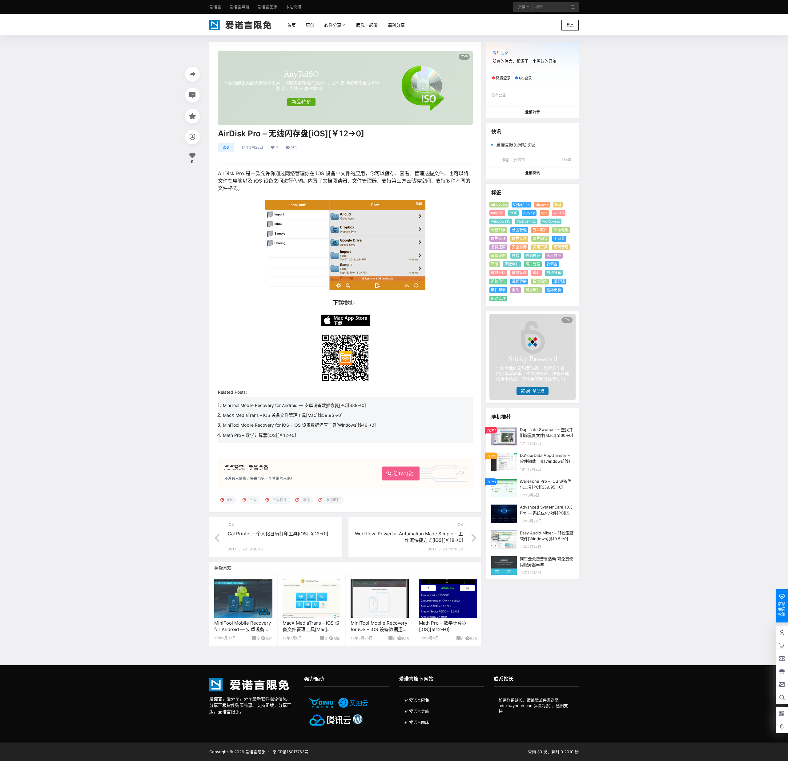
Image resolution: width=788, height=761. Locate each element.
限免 (515, 290)
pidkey (529, 213)
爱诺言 (551, 264)
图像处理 (561, 229)
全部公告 (532, 112)
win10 (558, 213)
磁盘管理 (519, 272)
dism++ (542, 204)
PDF (513, 213)
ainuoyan (499, 204)
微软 (515, 255)
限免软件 (532, 290)
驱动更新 (553, 290)
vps (544, 213)
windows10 (501, 221)
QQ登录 (525, 78)
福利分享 (553, 272)
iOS (226, 147)
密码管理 (561, 247)
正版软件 (512, 264)
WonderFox (526, 221)
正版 (494, 264)
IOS (558, 204)
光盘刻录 (498, 229)
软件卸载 (498, 290)
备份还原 (498, 247)
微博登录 (503, 78)
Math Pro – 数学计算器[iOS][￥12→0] (259, 435)
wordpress (551, 221)
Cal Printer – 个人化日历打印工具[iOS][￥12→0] (278, 534)
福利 (536, 272)
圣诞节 (559, 238)
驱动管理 (498, 298)
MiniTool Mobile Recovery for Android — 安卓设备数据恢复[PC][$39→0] (294, 405)
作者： (513, 159)
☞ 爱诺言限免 (416, 700)
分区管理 (519, 229)
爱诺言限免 (254, 751)
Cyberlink (521, 204)
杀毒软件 (553, 255)
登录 (570, 25)
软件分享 (331, 25)
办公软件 (540, 229)
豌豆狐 (559, 281)
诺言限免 (540, 281)
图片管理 (519, 238)
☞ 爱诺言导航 (416, 711)
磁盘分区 (498, 272)
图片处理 (498, 238)
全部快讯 (532, 173)
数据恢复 (532, 255)
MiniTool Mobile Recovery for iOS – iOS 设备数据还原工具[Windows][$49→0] (299, 425)
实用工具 (540, 247)
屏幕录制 (498, 255)
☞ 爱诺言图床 (416, 722)
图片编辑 (540, 238)
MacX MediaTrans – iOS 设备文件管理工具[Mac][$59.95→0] (283, 415)
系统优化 (498, 281)
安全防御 (519, 247)
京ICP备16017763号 (290, 751)
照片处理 (532, 264)
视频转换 (519, 281)
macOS (497, 213)
